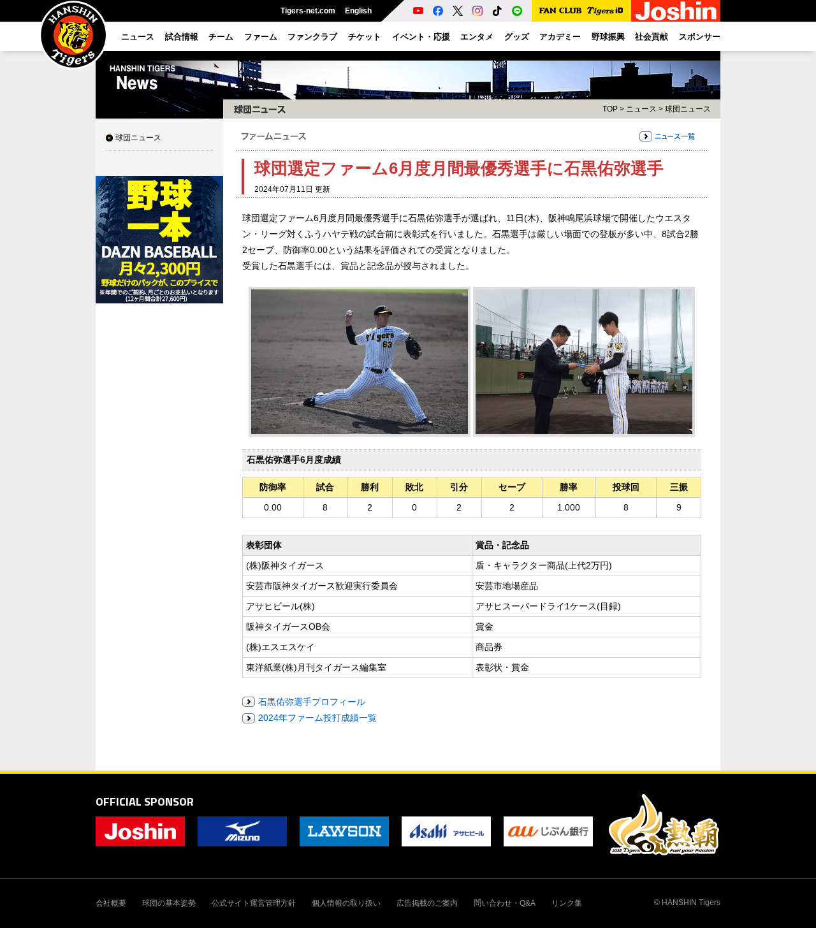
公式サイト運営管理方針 (254, 903)
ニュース (641, 109)
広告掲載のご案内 (427, 903)
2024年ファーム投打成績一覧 (317, 718)
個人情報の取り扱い (346, 903)
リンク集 (566, 903)
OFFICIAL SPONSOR (145, 801)
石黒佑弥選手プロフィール (311, 702)
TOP (610, 109)
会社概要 (111, 903)
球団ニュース (138, 137)
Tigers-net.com (307, 10)
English (358, 10)
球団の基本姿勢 (169, 903)
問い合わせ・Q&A (505, 903)
